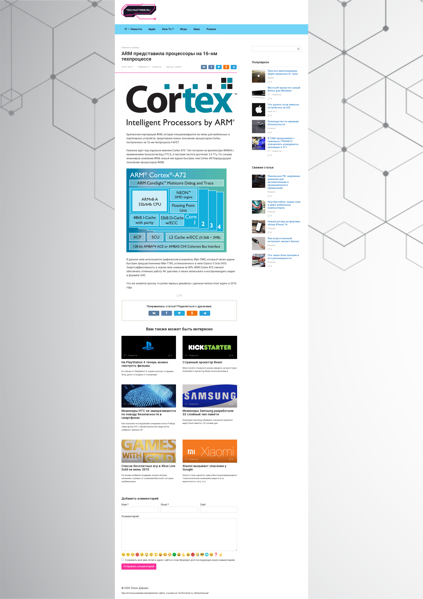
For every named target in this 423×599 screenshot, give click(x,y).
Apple (151, 29)
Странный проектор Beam (202, 362)
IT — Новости (133, 29)
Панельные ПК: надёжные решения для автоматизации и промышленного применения (284, 182)
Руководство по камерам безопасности (283, 123)
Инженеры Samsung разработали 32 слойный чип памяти (208, 412)
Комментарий (130, 516)
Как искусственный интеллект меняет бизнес (283, 240)
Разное (211, 29)
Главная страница (130, 47)
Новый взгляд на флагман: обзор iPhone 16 (284, 223)
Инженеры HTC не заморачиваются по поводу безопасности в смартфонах (148, 414)
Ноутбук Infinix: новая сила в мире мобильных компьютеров (284, 204)
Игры (183, 29)
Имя (125, 504)
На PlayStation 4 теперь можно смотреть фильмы (144, 364)
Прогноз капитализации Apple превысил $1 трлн (283, 72)
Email (165, 504)
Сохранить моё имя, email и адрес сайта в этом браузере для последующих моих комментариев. (180, 560)
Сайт (203, 504)
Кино (197, 29)
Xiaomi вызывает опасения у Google (204, 467)
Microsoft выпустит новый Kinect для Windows (284, 89)
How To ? (168, 29)
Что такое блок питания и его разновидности (283, 257)
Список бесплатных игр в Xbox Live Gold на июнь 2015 (148, 467)
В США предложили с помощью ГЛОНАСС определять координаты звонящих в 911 (283, 143)
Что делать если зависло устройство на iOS (283, 106)
